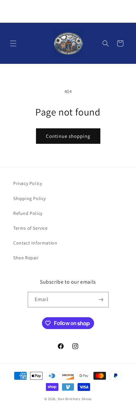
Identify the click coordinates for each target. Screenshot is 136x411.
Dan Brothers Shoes (75, 399)
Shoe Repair (26, 258)
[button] (13, 43)
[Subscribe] (101, 299)
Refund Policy (28, 213)
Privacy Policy (27, 183)
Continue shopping (68, 136)
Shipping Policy (29, 198)
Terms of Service (30, 228)
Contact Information (35, 243)
